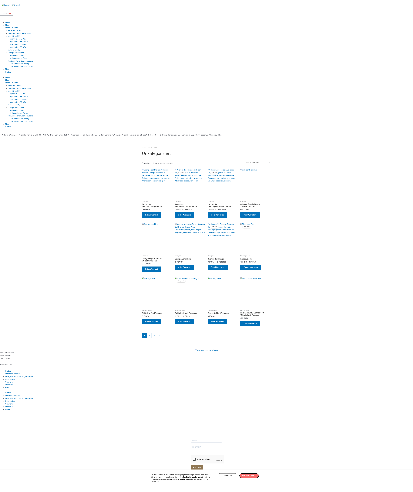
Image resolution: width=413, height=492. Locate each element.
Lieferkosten (10, 379)
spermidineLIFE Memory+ (19, 44)
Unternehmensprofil (12, 374)
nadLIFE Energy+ (14, 50)
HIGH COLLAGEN (14, 31)
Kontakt (8, 72)
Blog (7, 69)
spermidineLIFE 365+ (18, 47)
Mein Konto (9, 382)
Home (7, 22)
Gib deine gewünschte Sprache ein (201, 452)
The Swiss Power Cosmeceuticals (20, 61)
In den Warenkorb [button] (151, 215)
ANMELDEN (197, 467)
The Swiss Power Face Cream (21, 66)
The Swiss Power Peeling (19, 64)
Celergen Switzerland (16, 53)
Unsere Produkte (11, 28)
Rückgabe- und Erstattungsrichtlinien (19, 376)
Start (144, 147)
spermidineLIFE (14, 36)
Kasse (7, 387)
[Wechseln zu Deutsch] (6, 5)
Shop (7, 25)
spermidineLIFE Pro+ (18, 39)
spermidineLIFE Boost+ (19, 42)
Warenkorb (9, 385)
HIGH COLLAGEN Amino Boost (19, 33)
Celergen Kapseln (17, 55)
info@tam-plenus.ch (7, 362)
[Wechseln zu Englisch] (16, 5)
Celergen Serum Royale (19, 58)
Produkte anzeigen (218, 267)
